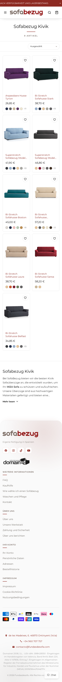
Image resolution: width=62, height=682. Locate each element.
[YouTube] (28, 450)
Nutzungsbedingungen (16, 597)
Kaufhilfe (8, 485)
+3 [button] (55, 227)
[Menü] (5, 12)
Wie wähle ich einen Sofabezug (21, 491)
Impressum (9, 586)
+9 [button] (25, 227)
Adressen (8, 564)
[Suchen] (49, 12)
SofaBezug (14, 378)
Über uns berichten (14, 535)
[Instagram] (13, 450)
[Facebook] (6, 450)
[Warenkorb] (56, 12)
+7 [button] (25, 109)
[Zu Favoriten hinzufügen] (25, 60)
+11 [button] (54, 109)
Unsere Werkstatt (13, 524)
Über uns (8, 519)
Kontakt (7, 502)
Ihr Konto (8, 553)
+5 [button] (55, 168)
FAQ (5, 480)
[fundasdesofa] (26, 12)
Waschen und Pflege (14, 496)
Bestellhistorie (11, 569)
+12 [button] (25, 168)
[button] (6, 108)
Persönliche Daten (13, 558)
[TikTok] (21, 450)
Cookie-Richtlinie (12, 592)
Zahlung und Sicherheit (16, 530)
